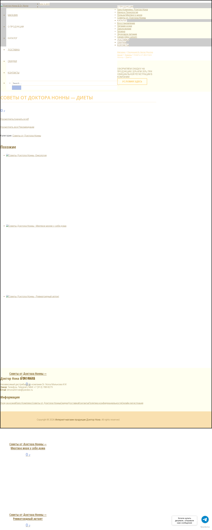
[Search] (16, 88)
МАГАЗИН (13, 15)
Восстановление (126, 23)
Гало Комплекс (24, 403)
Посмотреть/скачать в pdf (14, 119)
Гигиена (121, 31)
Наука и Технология (127, 12)
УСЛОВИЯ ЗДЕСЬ (132, 81)
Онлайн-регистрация (132, 403)
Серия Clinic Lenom (127, 37)
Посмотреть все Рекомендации (17, 127)
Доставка (73, 403)
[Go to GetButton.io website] (205, 527)
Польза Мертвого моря (129, 15)
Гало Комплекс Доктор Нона (132, 9)
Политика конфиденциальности (105, 403)
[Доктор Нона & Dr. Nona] (14, 5)
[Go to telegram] (205, 519)
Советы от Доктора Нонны (131, 17)
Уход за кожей (8, 403)
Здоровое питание (127, 34)
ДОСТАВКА (14, 49)
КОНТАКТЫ (13, 72)
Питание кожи (124, 26)
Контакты (84, 403)
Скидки (64, 403)
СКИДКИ (12, 61)
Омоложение (124, 28)
